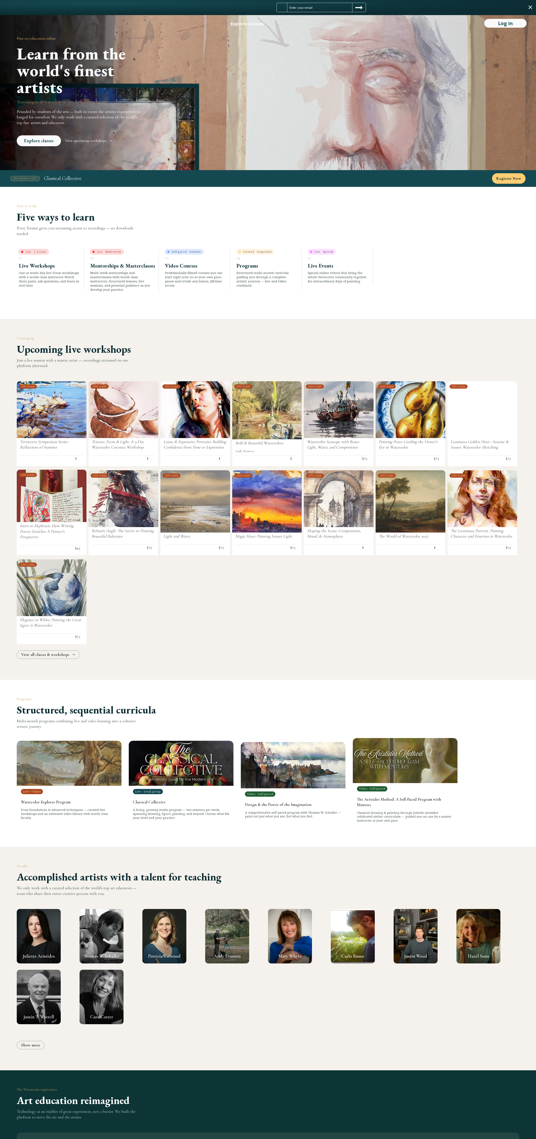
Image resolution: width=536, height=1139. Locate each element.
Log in (505, 23)
